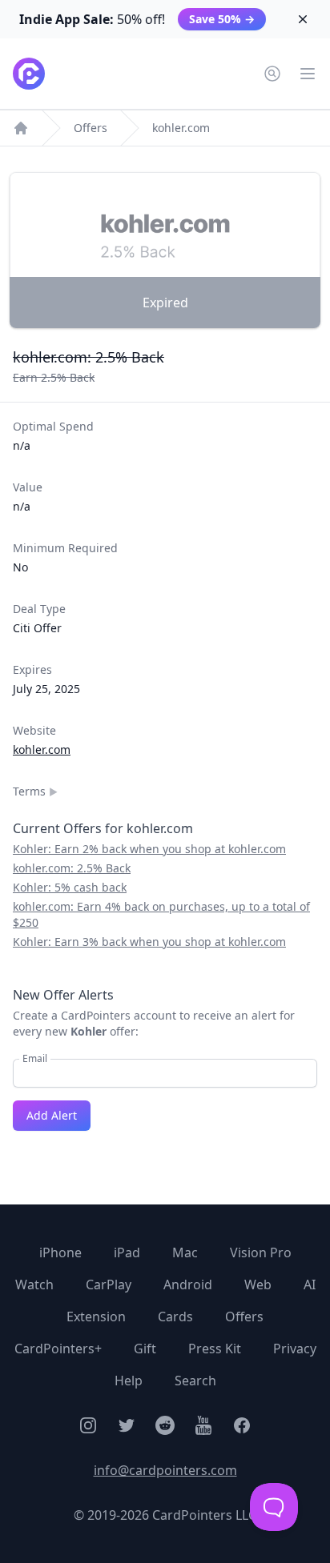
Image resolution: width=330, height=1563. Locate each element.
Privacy (294, 1348)
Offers (90, 127)
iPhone (60, 1252)
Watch (34, 1284)
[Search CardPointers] (272, 74)
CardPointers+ (58, 1348)
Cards (175, 1316)
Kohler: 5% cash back (70, 887)
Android (187, 1284)
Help (129, 1380)
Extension (96, 1316)
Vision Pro (261, 1252)
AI (310, 1284)
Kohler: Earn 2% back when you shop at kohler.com (149, 848)
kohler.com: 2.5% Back (72, 868)
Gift (145, 1348)
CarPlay (108, 1284)
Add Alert (51, 1115)
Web (258, 1284)
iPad (127, 1252)
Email (34, 1058)
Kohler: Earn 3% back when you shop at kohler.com (149, 941)
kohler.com (181, 127)
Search (195, 1380)
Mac (185, 1252)
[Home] (21, 128)
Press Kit (214, 1348)
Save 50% (222, 18)
